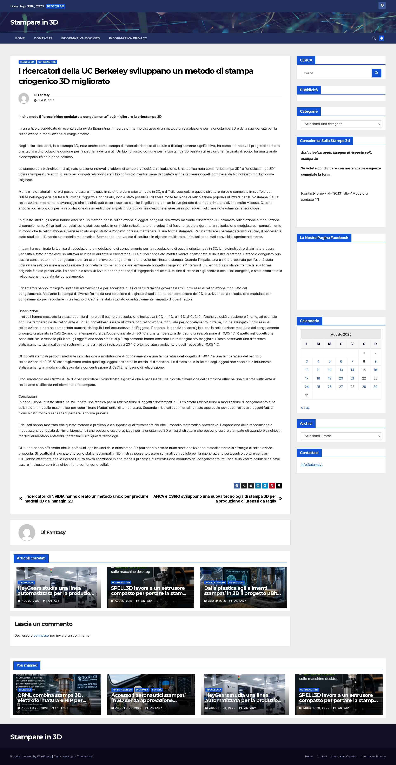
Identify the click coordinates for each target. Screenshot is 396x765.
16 (375, 370)
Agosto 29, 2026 (35, 707)
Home (20, 38)
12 (329, 370)
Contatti (43, 38)
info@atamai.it (312, 464)
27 (341, 387)
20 (341, 378)
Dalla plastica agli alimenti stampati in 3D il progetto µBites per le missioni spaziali (243, 593)
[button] (374, 38)
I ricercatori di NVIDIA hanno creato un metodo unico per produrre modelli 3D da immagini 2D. (86, 499)
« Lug (305, 408)
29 (364, 387)
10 (307, 370)
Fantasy (44, 95)
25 (318, 387)
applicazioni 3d (215, 582)
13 (341, 370)
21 (352, 378)
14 (352, 370)
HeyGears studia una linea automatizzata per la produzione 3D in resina (57, 593)
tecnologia (27, 62)
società (157, 689)
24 (307, 387)
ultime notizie (47, 62)
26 (330, 387)
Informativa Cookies (80, 38)
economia (25, 689)
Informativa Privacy (128, 38)
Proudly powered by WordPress (31, 756)
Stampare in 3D (34, 22)
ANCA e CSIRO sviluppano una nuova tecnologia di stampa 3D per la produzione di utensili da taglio (214, 499)
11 (318, 370)
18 (318, 378)
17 (307, 378)
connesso (41, 635)
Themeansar (85, 756)
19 (329, 378)
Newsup (67, 756)
